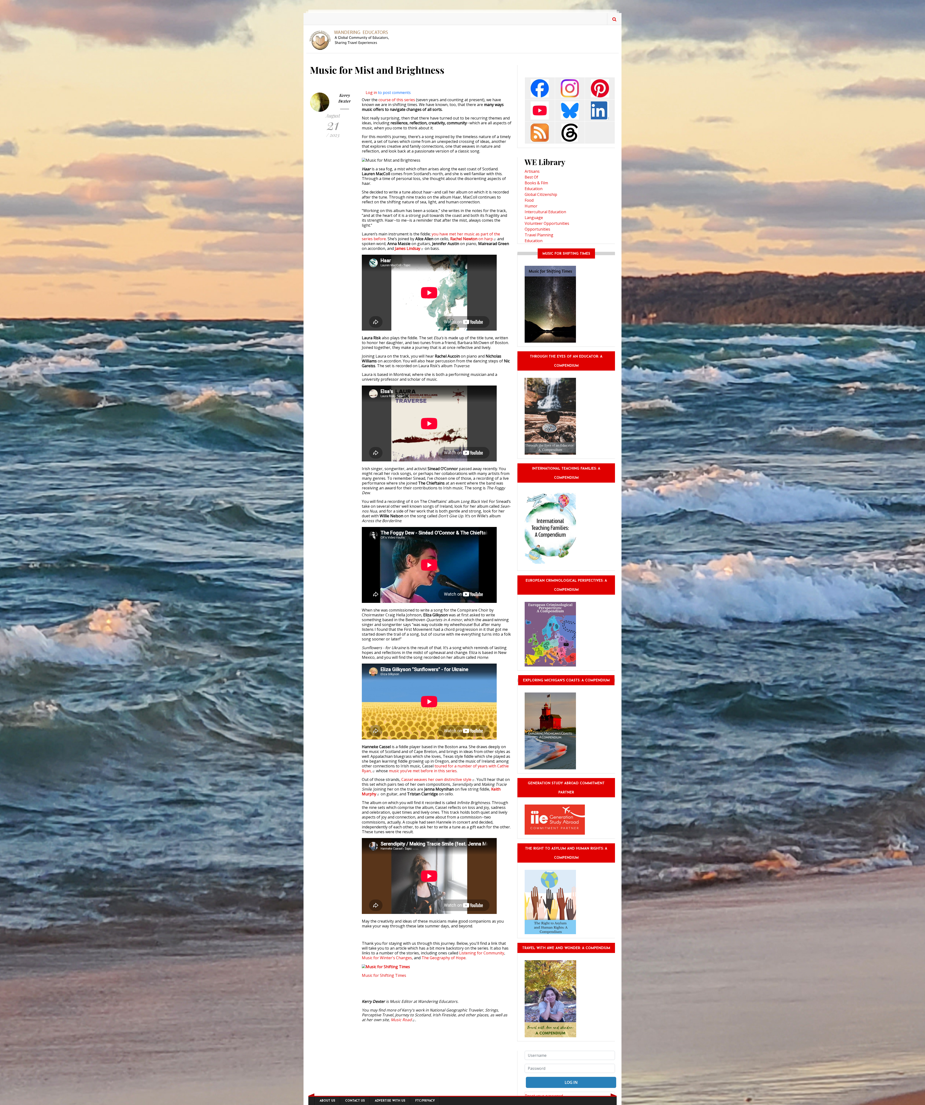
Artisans (532, 171)
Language (534, 217)
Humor (531, 206)
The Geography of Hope (444, 957)
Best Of (531, 177)
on (471, 238)
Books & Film (536, 183)
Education (533, 188)
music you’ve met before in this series (423, 770)
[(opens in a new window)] (540, 88)
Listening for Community (481, 953)
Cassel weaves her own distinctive (436, 779)
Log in (371, 92)
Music (401, 1019)
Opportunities (537, 229)
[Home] (351, 39)
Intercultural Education (545, 211)
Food (529, 200)
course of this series (396, 99)
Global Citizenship (541, 194)
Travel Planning (539, 235)
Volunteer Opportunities (547, 223)
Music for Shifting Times (384, 975)
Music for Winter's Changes (387, 957)
